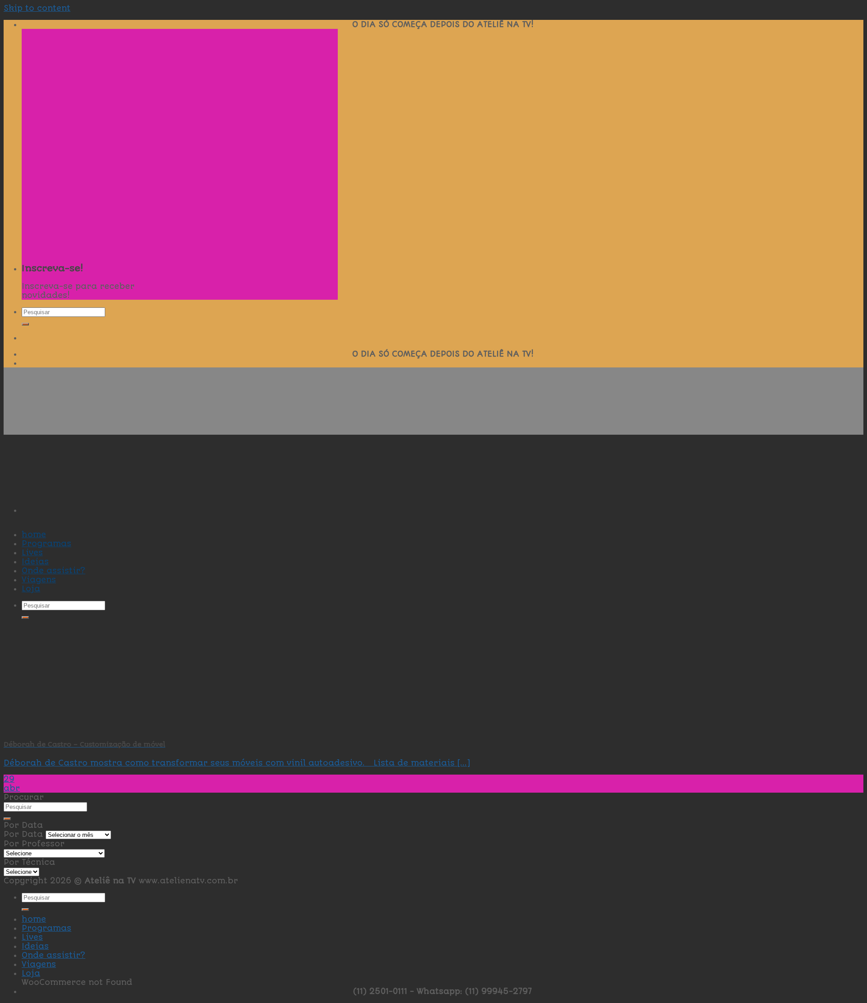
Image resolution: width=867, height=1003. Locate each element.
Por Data (23, 834)
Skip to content (37, 8)
